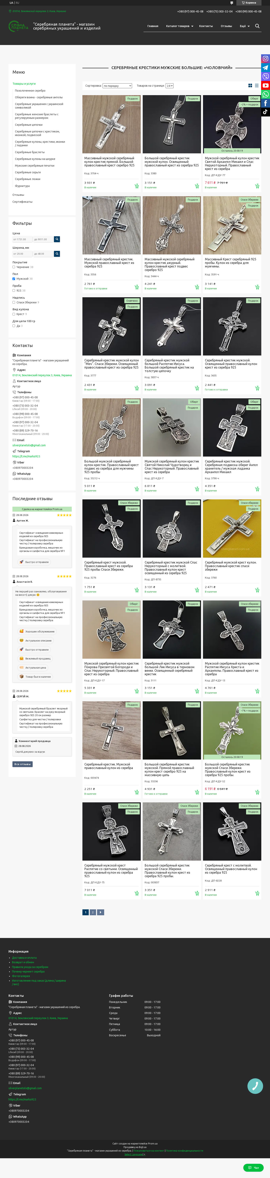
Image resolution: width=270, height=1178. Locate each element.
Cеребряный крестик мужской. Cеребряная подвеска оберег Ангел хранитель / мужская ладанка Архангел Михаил (231, 467)
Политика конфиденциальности (184, 1150)
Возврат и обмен (23, 962)
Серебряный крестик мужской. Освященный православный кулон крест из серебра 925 (231, 363)
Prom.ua (153, 1143)
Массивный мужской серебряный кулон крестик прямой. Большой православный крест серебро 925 (109, 161)
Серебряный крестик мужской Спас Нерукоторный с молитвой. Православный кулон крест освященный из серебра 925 (171, 568)
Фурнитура (22, 186)
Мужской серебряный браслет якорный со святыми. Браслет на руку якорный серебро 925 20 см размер (43, 712)
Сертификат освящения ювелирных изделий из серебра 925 (41, 534)
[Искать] (257, 26)
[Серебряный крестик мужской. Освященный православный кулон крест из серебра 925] (232, 326)
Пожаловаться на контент (149, 1150)
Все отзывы (22, 764)
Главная (152, 26)
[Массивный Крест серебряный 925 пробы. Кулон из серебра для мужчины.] (232, 225)
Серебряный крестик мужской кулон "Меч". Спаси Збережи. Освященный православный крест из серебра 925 (111, 363)
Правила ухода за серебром (30, 967)
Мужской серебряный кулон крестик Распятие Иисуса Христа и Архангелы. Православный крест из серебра (232, 669)
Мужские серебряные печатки (34, 165)
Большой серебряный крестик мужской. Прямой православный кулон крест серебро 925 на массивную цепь (169, 770)
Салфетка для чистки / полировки (40, 719)
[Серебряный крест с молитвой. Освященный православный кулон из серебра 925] (232, 831)
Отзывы (226, 26)
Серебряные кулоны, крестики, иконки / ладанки (40, 143)
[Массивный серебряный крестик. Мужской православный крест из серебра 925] (111, 225)
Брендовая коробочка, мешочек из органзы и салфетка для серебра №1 (42, 549)
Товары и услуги (24, 83)
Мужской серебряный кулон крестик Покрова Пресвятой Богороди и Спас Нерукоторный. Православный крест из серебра (111, 669)
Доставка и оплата (24, 957)
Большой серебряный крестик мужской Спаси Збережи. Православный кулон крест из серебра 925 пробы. (227, 770)
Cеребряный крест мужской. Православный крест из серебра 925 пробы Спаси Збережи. (108, 566)
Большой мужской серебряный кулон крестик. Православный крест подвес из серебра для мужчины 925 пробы (111, 467)
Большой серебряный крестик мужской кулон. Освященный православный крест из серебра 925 (172, 161)
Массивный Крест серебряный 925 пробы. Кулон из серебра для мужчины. (230, 262)
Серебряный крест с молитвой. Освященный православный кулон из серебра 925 (231, 869)
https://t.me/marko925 (26, 456)
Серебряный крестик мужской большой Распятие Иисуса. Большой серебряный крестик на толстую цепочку (169, 365)
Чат (256, 1167)
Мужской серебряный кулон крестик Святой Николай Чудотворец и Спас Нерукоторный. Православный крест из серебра (172, 467)
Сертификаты (22, 201)
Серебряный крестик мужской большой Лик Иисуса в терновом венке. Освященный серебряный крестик (169, 669)
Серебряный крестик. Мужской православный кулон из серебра (108, 766)
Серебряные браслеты (30, 152)
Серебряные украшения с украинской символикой (39, 105)
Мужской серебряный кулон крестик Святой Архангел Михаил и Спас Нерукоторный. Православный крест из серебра (232, 163)
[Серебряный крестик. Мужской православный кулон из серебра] (111, 730)
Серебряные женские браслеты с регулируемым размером (37, 116)
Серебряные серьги (28, 172)
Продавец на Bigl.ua (135, 1147)
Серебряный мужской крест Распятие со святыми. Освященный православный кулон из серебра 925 (111, 871)
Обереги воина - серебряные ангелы (39, 97)
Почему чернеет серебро (28, 971)
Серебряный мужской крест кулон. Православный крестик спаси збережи (231, 566)
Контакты (206, 26)
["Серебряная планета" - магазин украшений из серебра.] (18, 26)
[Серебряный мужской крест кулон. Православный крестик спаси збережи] (232, 528)
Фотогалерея (21, 976)
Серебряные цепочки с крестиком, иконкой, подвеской (37, 133)
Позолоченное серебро (30, 90)
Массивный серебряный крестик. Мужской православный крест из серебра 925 (109, 262)
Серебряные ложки (27, 179)
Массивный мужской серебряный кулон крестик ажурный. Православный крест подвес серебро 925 (169, 264)
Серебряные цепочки (28, 124)
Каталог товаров (177, 26)
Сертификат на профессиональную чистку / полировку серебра (40, 542)
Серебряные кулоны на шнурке (35, 158)
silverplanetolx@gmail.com (29, 445)
